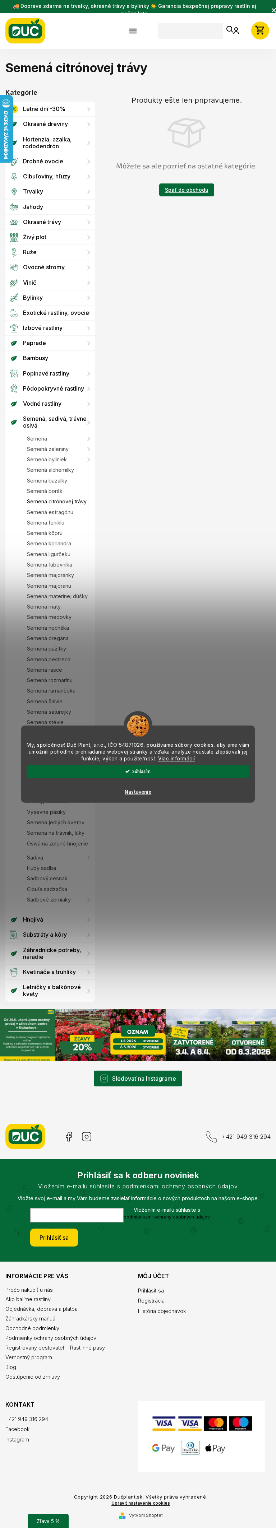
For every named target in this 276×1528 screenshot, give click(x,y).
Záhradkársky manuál (30, 1318)
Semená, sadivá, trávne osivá (55, 422)
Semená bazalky (47, 481)
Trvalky (33, 191)
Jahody (33, 206)
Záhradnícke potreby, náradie (52, 953)
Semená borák (45, 491)
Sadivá (35, 857)
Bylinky (33, 297)
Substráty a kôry (45, 934)
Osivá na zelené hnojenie (57, 843)
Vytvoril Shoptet (143, 1519)
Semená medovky (49, 617)
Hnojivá (33, 919)
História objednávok (159, 1310)
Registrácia (148, 1300)
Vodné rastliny (42, 403)
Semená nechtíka (48, 628)
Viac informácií (174, 758)
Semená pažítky (46, 649)
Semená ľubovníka (49, 565)
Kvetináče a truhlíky (49, 971)
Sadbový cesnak (47, 878)
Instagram (86, 1136)
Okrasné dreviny (45, 123)
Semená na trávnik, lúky (55, 833)
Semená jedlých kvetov (55, 822)
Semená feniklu (45, 523)
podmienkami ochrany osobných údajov (164, 1216)
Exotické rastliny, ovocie (56, 312)
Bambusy (35, 358)
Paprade (34, 342)
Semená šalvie (45, 701)
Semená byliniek (47, 459)
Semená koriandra (49, 543)
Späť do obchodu (184, 190)
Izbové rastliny (43, 327)
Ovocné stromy (44, 267)
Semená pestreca (48, 659)
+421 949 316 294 (240, 1135)
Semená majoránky (50, 575)
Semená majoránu (49, 586)
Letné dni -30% (44, 108)
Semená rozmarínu (50, 680)
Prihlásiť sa (51, 1236)
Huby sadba (41, 868)
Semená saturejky (49, 712)
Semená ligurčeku (48, 554)
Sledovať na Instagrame (142, 1077)
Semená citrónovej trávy (57, 501)
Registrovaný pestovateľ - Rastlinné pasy (55, 1346)
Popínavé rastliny (46, 373)
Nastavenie (135, 792)
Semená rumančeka (51, 691)
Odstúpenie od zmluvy (32, 1376)
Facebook (68, 1136)
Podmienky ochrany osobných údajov (50, 1337)
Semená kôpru (45, 533)
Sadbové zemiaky (49, 899)
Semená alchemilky (50, 470)
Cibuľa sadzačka (47, 889)
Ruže (30, 252)
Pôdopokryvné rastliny (53, 388)
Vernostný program (28, 1356)
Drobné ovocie (43, 161)
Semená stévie (45, 722)
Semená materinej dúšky (57, 596)
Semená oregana (48, 638)
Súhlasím (139, 771)
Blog (10, 1366)
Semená (37, 438)
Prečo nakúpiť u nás (29, 1289)
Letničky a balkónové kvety (52, 990)
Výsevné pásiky (46, 812)
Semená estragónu (50, 512)
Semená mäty (44, 607)
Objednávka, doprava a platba (41, 1308)
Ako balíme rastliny (28, 1298)
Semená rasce (44, 670)
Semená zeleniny (48, 449)
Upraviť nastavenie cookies (138, 1507)
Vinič (29, 282)
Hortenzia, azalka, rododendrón (47, 143)
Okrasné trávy (42, 221)
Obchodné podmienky (32, 1327)
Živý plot (34, 237)
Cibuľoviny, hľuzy (46, 176)
